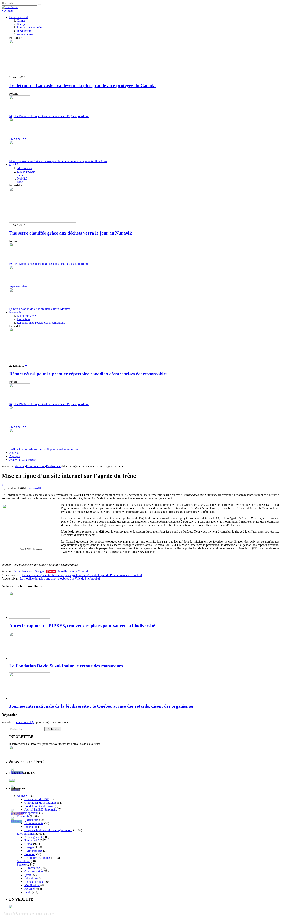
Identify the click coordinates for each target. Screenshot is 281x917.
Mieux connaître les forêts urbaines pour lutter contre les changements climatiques (58, 161)
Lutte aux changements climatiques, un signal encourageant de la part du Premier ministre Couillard (82, 575)
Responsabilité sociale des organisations (41, 322)
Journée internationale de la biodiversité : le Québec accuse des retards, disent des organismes (101, 706)
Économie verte (26, 315)
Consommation (33, 871)
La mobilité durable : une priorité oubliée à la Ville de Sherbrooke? (60, 578)
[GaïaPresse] (10, 7)
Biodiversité (24, 30)
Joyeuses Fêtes (18, 138)
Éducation (30, 878)
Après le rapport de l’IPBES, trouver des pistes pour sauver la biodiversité (82, 625)
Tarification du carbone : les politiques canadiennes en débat (45, 449)
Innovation (23, 319)
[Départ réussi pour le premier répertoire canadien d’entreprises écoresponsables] (42, 362)
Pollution (29, 854)
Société (13, 164)
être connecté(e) (25, 722)
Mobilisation (32, 885)
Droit (20, 182)
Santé (20, 175)
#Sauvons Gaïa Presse (22, 459)
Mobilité (22, 178)
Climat (21, 20)
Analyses (14, 452)
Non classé (23, 861)
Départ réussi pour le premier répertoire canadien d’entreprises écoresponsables (88, 373)
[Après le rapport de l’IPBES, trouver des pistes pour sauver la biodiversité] (29, 617)
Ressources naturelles (30, 27)
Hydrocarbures (33, 850)
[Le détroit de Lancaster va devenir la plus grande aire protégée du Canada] (42, 74)
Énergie (21, 24)
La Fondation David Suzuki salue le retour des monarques (66, 665)
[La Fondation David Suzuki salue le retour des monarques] (29, 658)
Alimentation (24, 168)
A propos (14, 456)
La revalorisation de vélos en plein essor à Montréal (40, 308)
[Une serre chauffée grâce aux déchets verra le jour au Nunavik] (42, 221)
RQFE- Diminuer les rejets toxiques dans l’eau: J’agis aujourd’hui (49, 116)
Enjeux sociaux (26, 171)
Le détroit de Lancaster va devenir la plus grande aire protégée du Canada (82, 85)
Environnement (18, 17)
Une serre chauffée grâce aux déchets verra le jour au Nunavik (70, 233)
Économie (15, 312)
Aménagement (25, 34)
